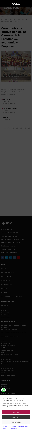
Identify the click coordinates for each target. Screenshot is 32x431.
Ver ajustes (16, 422)
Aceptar (16, 412)
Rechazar (16, 417)
